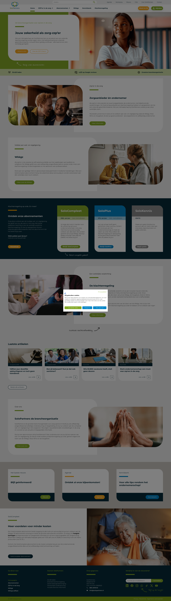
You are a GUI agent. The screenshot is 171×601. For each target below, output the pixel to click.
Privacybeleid (102, 292)
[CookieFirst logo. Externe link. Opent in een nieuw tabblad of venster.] (65, 293)
